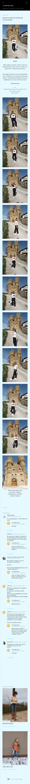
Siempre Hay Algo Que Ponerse (15, 557)
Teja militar (7, 767)
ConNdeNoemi (7, 5)
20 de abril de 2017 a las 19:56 (19, 534)
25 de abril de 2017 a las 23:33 (20, 642)
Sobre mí (5, 8)
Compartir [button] (4, 507)
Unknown (9, 585)
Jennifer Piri (10, 642)
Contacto (12, 8)
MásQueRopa (10, 515)
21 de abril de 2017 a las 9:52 (14, 558)
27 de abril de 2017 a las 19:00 (18, 626)
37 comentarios (11, 769)
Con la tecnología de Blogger (16, 779)
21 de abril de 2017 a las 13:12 (19, 585)
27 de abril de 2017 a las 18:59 (18, 601)
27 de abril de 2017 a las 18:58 (18, 572)
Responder (10, 530)
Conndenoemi (15, 522)
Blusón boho (7, 723)
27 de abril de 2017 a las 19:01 (18, 650)
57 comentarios (11, 726)
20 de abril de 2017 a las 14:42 (14, 516)
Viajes (18, 8)
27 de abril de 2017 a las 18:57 (18, 524)
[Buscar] (27, 2)
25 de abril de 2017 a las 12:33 (19, 611)
